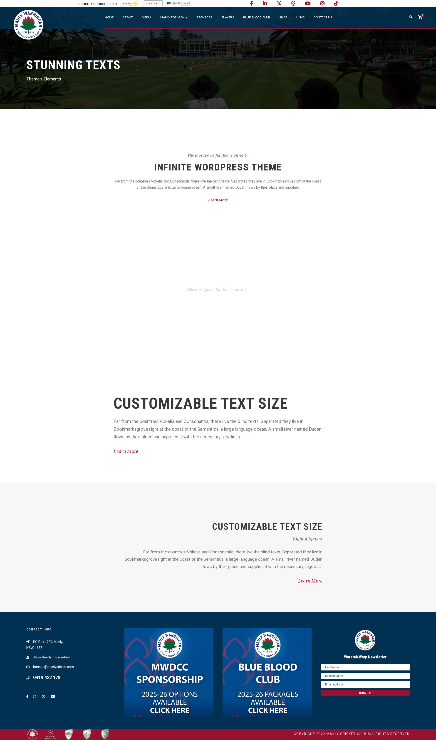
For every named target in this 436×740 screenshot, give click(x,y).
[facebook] (251, 3)
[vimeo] (293, 3)
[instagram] (322, 3)
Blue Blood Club (256, 17)
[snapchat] (336, 3)
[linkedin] (265, 3)
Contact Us (323, 17)
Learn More (218, 200)
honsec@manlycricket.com (53, 667)
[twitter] (279, 3)
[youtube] (308, 3)
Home (109, 17)
